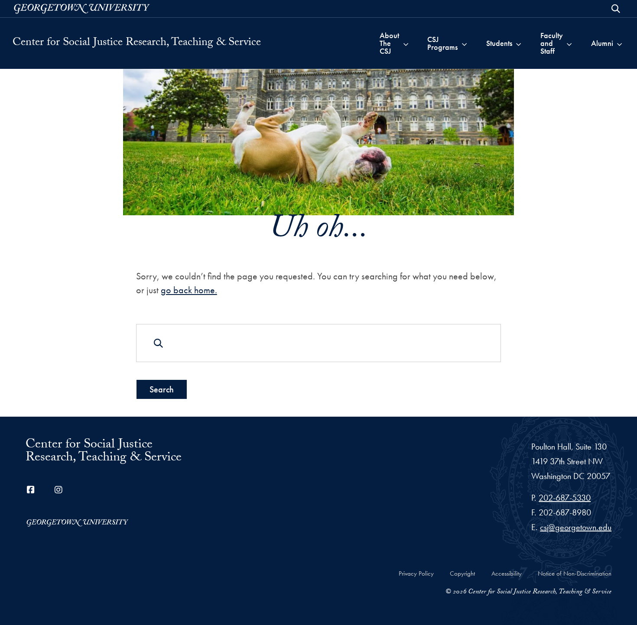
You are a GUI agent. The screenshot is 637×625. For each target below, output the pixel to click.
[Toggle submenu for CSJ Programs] (464, 43)
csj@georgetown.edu (575, 527)
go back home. (189, 290)
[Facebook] (31, 489)
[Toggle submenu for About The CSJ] (405, 43)
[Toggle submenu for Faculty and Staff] (569, 43)
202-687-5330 (565, 497)
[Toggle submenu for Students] (518, 43)
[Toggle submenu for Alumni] (619, 43)
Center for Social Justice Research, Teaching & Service (137, 43)
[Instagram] (58, 489)
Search (162, 389)
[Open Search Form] (615, 8)
